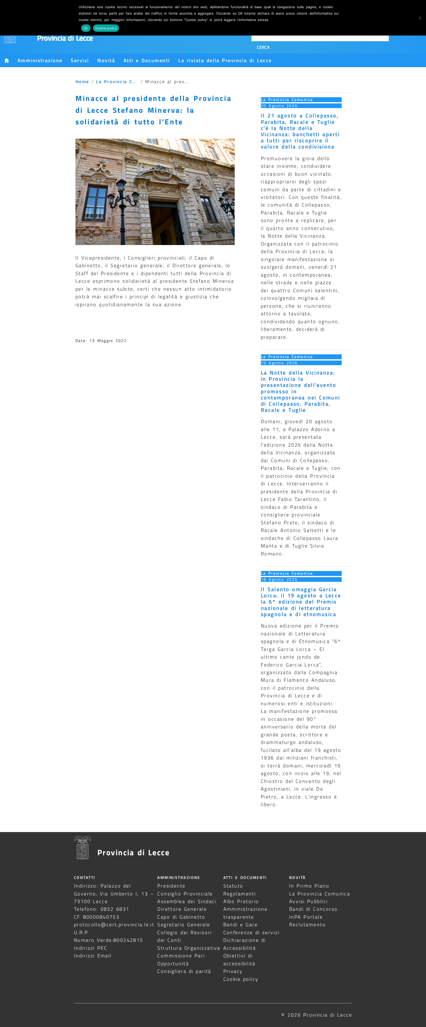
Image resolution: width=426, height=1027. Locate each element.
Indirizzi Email (93, 955)
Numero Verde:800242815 (108, 940)
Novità (106, 60)
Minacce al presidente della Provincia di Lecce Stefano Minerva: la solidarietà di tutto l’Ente (153, 110)
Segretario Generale (183, 924)
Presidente (171, 886)
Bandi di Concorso (313, 909)
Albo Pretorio (241, 901)
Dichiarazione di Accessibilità (244, 943)
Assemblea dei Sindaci (186, 901)
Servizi (80, 60)
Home (82, 81)
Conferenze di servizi (251, 932)
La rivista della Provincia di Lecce (225, 60)
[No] (419, 17)
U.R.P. (81, 932)
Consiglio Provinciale (185, 893)
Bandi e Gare (240, 924)
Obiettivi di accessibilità (239, 959)
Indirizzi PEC (90, 948)
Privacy (233, 971)
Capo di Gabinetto (181, 917)
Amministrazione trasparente (245, 912)
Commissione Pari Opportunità (181, 959)
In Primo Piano (309, 886)
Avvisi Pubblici (308, 901)
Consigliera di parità (184, 971)
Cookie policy (241, 979)
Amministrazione (40, 60)
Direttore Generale (182, 909)
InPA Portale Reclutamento (307, 920)
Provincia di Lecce (65, 38)
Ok (86, 28)
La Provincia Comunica (124, 81)
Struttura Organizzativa (188, 948)
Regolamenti (239, 893)
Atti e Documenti (147, 60)
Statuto (233, 886)
